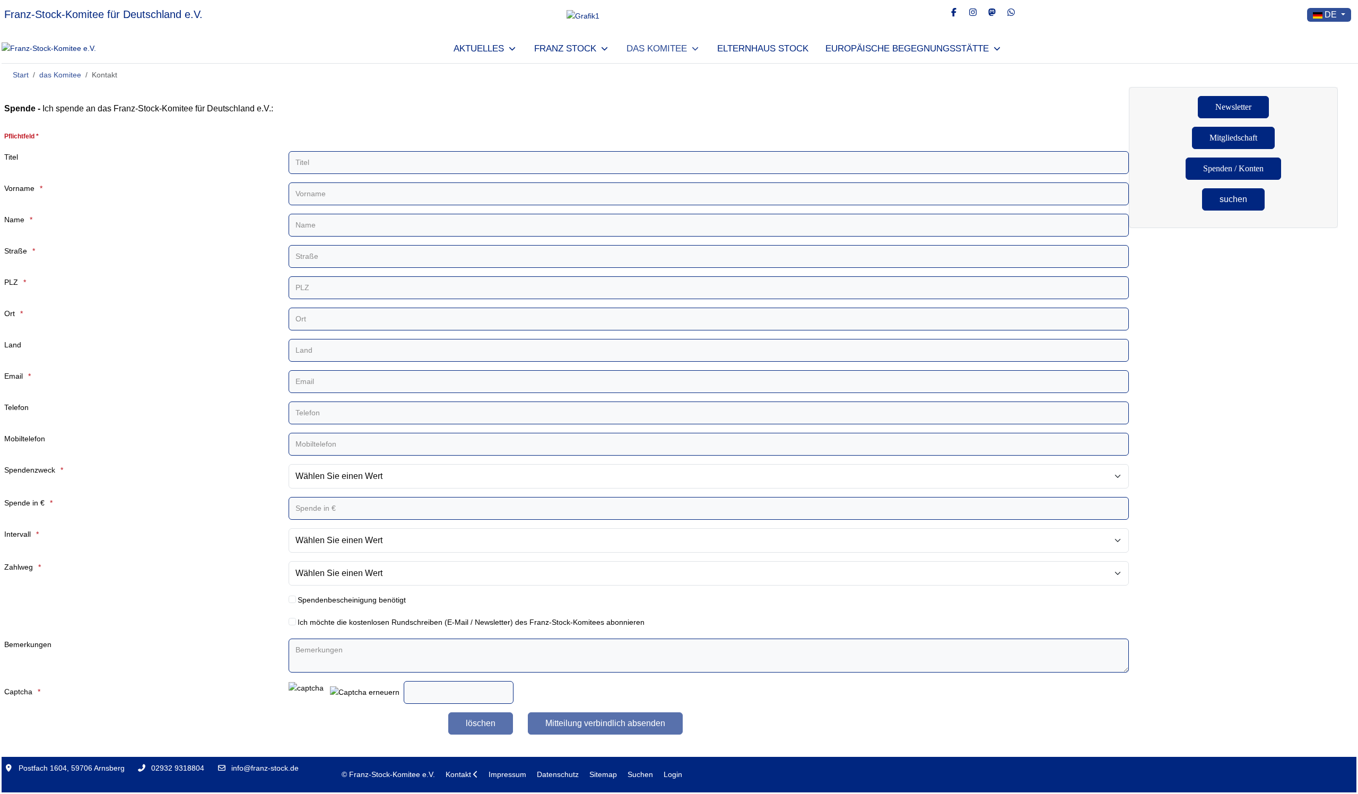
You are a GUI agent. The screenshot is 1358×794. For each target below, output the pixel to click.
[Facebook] (953, 12)
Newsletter (1233, 106)
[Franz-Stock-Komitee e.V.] (49, 48)
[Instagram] (973, 12)
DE (1330, 14)
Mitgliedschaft (1233, 137)
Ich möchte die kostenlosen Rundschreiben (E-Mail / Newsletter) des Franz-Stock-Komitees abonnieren (471, 622)
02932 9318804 (177, 768)
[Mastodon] (992, 12)
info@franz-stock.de (265, 768)
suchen (1233, 199)
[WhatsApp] (1011, 12)
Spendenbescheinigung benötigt (352, 600)
